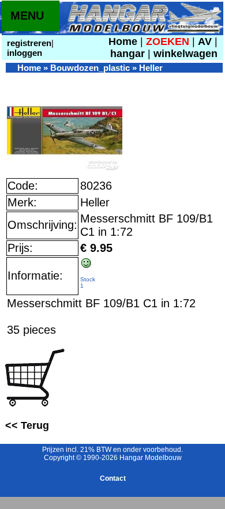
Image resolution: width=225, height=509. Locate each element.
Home (122, 41)
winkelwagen (185, 53)
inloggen (23, 53)
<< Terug (27, 425)
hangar (127, 53)
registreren (28, 43)
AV (206, 41)
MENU (27, 15)
